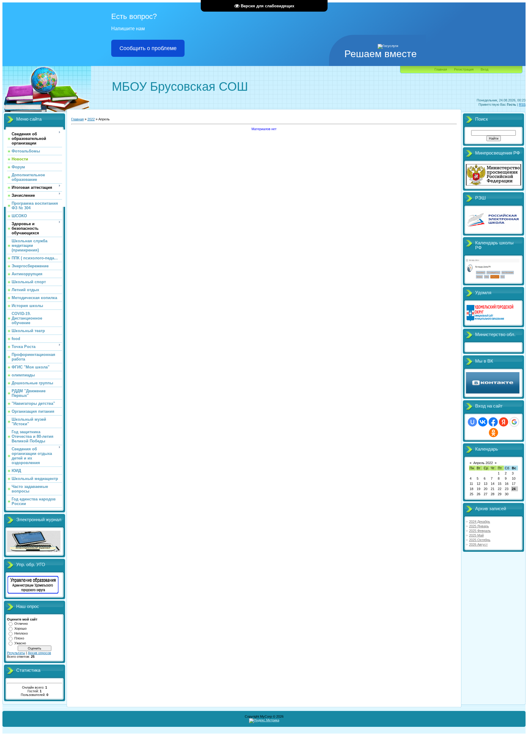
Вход (484, 69)
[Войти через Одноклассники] (493, 432)
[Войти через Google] (514, 422)
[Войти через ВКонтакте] (482, 422)
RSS (522, 104)
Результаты (16, 653)
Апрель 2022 (483, 463)
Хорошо (20, 628)
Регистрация (464, 69)
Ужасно (20, 643)
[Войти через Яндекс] (503, 422)
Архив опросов (39, 653)
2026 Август (478, 544)
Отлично (21, 623)
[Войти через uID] (472, 422)
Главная (441, 69)
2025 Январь (479, 526)
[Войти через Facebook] (493, 422)
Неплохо (21, 633)
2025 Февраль (480, 531)
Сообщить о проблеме (148, 48)
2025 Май (476, 535)
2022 (91, 119)
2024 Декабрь (479, 521)
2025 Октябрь (479, 540)
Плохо (19, 638)
